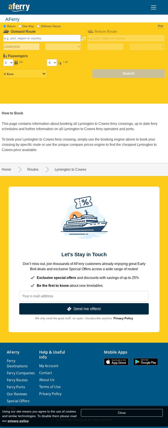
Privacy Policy (123, 318)
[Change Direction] (83, 39)
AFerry (13, 352)
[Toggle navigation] (153, 7)
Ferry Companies (21, 373)
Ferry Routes (17, 380)
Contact (45, 372)
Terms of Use (50, 386)
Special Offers (18, 401)
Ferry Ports (16, 387)
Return (11, 26)
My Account (48, 365)
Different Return (51, 26)
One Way (28, 26)
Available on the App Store (116, 361)
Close (122, 412)
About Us (46, 379)
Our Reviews (17, 394)
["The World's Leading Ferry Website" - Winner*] (19, 7)
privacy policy (18, 421)
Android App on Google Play (145, 361)
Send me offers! (87, 308)
